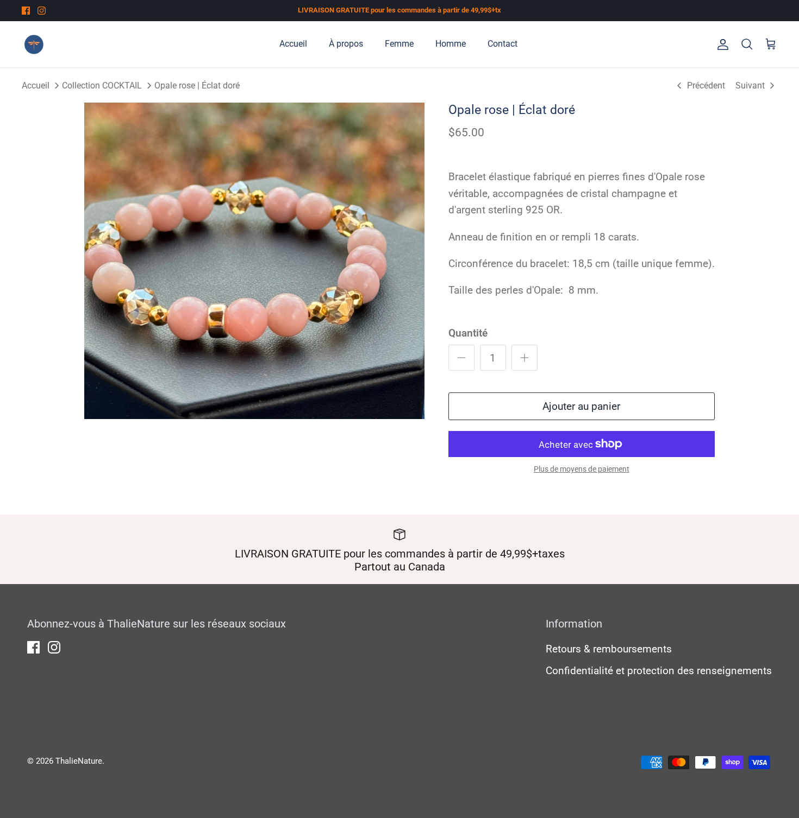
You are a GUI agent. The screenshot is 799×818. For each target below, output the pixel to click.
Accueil (293, 44)
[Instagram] (42, 11)
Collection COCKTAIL (102, 85)
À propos (346, 44)
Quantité (468, 333)
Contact (502, 44)
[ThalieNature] (34, 44)
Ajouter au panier (581, 406)
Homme (450, 44)
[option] (254, 261)
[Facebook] (26, 11)
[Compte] (720, 44)
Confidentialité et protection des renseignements (659, 670)
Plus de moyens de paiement (581, 469)
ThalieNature (78, 761)
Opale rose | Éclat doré (197, 85)
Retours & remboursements (609, 649)
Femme (399, 44)
